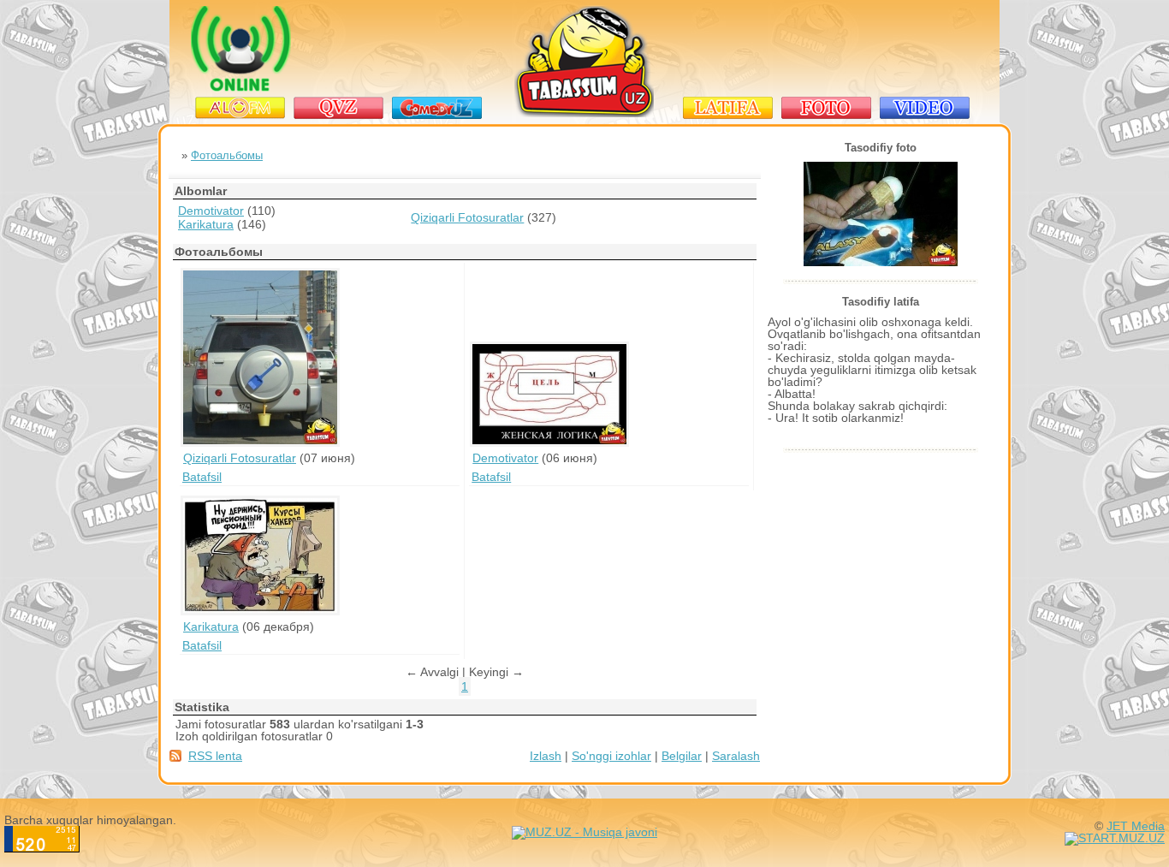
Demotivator (211, 210)
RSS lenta (215, 756)
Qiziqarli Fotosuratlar (467, 217)
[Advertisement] (828, 48)
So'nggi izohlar (611, 756)
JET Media (1136, 826)
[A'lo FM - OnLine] (241, 87)
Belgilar (682, 756)
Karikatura (206, 224)
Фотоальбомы (227, 156)
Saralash (736, 756)
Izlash (545, 756)
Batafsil (202, 477)
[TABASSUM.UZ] (585, 114)
